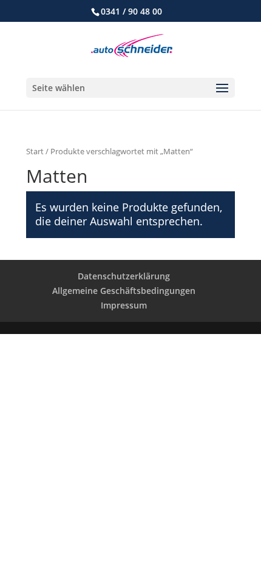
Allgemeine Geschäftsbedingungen (123, 290)
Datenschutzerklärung (124, 276)
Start (35, 151)
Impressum (124, 305)
